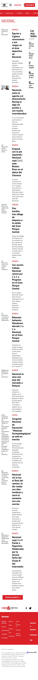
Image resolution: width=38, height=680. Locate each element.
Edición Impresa (18, 634)
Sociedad (15, 204)
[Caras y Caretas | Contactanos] (34, 608)
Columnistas (5, 630)
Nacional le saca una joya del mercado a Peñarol (18, 379)
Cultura (11, 629)
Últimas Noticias (4, 622)
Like (10, 632)
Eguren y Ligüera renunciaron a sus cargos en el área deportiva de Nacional (18, 45)
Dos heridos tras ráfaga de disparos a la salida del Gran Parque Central (17, 220)
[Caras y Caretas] (10, 610)
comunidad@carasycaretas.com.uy (11, 659)
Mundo (19, 13)
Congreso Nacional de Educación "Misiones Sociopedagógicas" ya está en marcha (21, 429)
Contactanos (33, 635)
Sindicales (9, 13)
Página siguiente (12, 597)
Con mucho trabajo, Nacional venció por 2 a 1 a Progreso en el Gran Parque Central (17, 276)
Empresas (11, 636)
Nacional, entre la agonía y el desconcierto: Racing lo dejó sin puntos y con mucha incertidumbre (19, 101)
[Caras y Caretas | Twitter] (30, 608)
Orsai (27, 13)
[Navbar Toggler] (6, 5)
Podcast (18, 630)
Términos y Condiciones (8, 649)
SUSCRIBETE (29, 5)
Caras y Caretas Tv (18, 624)
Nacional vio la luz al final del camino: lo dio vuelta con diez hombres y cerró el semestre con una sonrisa (17, 489)
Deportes (15, 29)
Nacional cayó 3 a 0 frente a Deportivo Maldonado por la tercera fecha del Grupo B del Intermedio (18, 552)
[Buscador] (10, 5)
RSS (31, 640)
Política (15, 415)
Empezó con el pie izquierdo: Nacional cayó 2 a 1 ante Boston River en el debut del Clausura (17, 162)
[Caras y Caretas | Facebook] (26, 608)
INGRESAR (17, 5)
